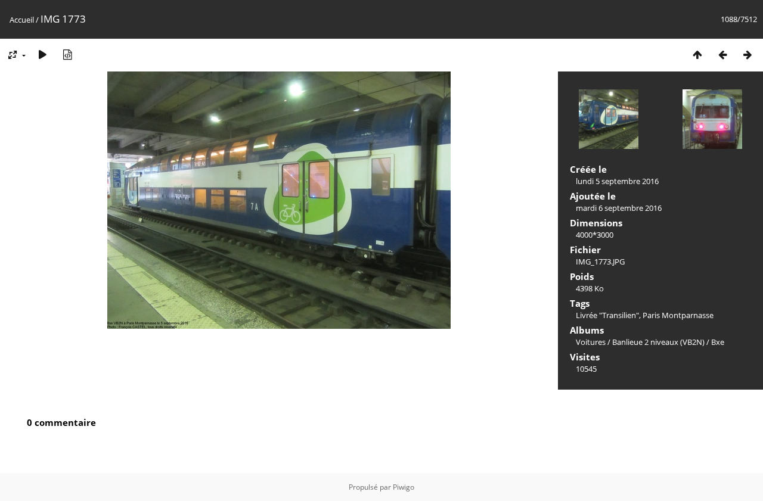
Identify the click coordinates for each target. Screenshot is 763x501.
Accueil (22, 19)
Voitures (591, 342)
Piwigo (403, 487)
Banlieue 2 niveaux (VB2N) (658, 342)
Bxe (717, 342)
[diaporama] (42, 54)
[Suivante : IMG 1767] (747, 54)
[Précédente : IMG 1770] (722, 54)
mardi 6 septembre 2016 (619, 208)
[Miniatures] (697, 54)
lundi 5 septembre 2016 (617, 181)
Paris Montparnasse (678, 315)
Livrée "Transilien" (607, 315)
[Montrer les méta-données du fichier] (67, 54)
